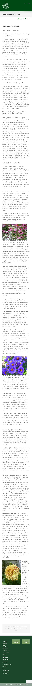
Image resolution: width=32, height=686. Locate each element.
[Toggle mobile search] (25, 3)
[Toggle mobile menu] (29, 3)
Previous (21, 18)
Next (26, 18)
